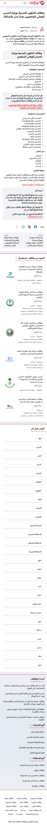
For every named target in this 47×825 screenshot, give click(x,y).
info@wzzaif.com (35, 217)
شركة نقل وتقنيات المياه (35, 367)
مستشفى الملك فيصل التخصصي (32, 314)
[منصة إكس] (29, 227)
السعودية (22, 258)
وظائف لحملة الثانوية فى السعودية (32, 311)
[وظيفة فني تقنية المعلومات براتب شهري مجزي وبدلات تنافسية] (23, 710)
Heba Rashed (25, 27)
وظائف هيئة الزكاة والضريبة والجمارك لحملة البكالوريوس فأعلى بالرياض (11, 241)
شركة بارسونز (36, 283)
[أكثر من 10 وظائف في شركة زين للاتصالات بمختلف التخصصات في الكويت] (23, 687)
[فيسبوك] (35, 227)
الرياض (32, 305)
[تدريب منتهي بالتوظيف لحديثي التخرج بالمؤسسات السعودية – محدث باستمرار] (23, 383)
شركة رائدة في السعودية (27, 390)
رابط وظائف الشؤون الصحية (33, 184)
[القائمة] (5, 3)
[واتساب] (23, 227)
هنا (25, 210)
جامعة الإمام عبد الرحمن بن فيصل (32, 415)
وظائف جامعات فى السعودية (33, 413)
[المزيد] (17, 227)
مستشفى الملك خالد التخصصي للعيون (30, 342)
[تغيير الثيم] (23, 3)
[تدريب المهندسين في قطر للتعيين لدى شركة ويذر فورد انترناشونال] (23, 694)
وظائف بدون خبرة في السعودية (33, 308)
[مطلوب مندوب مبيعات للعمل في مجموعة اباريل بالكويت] (23, 718)
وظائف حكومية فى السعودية (33, 365)
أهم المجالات (38, 758)
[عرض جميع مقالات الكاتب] (41, 29)
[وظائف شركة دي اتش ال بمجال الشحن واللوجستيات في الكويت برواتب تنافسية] (23, 702)
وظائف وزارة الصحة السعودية (33, 339)
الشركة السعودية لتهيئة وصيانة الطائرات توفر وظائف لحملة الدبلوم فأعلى (34, 241)
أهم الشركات (38, 725)
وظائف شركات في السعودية (26, 280)
